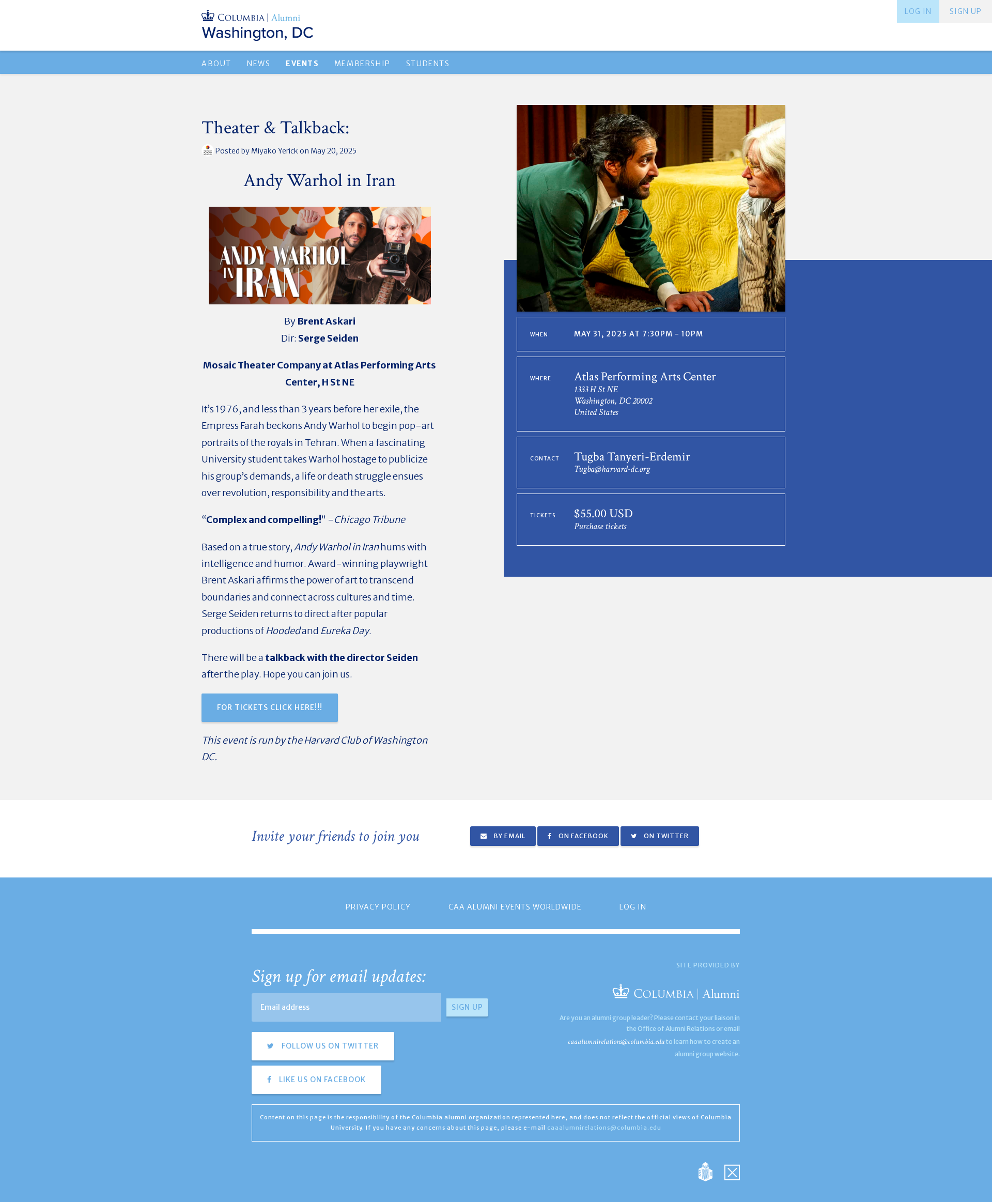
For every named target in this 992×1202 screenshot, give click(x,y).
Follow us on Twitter (329, 1046)
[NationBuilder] (711, 1171)
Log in (918, 11)
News (258, 63)
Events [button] (302, 63)
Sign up (966, 11)
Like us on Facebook (321, 1079)
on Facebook (583, 836)
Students (428, 63)
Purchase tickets (600, 526)
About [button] (216, 63)
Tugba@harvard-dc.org (612, 469)
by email (508, 836)
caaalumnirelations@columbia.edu (616, 1041)
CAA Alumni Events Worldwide (515, 907)
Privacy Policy (378, 907)
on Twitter (665, 836)
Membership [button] (362, 63)
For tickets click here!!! (269, 707)
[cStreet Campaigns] (732, 1171)
